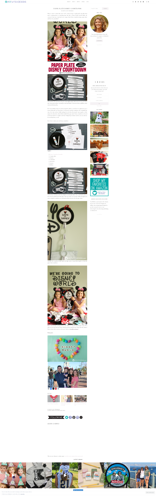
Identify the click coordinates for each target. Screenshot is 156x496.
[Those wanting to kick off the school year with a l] (91, 475)
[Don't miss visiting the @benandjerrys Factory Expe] (117, 475)
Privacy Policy (99, 105)
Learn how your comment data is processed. (73, 456)
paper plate (54, 410)
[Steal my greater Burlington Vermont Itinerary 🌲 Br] (143, 475)
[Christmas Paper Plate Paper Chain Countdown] (54, 398)
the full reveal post (74, 329)
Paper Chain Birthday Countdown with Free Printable (66, 404)
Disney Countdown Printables (56, 154)
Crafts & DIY (51, 409)
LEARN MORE (99, 40)
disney (49, 410)
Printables (57, 409)
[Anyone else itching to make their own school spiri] (39, 475)
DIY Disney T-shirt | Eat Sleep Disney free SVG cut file (80, 404)
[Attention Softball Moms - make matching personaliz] (65, 475)
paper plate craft (61, 410)
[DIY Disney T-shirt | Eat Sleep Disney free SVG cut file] (80, 398)
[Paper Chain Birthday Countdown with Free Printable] (67, 398)
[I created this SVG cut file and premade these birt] (13, 475)
